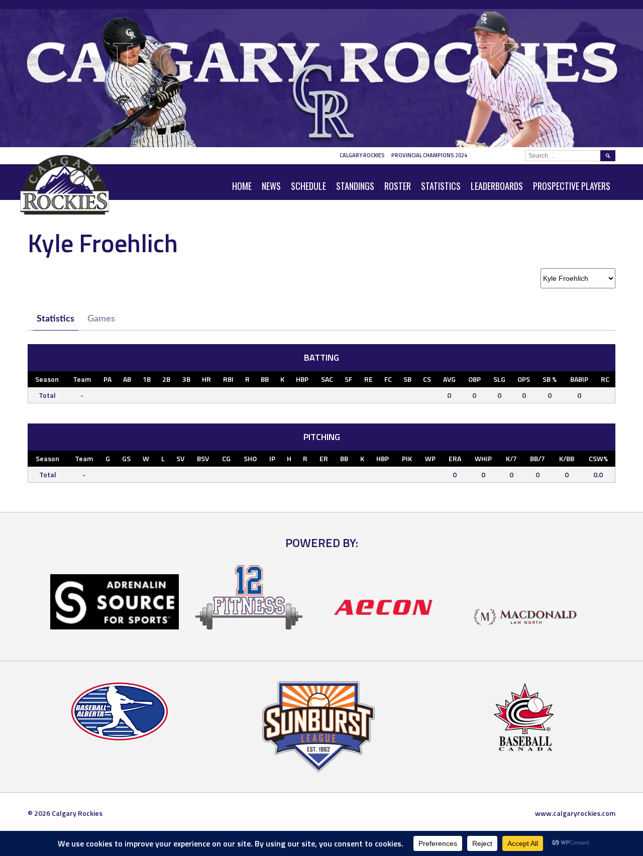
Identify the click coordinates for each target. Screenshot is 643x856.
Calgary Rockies (362, 155)
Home (242, 185)
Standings (355, 185)
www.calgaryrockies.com (575, 813)
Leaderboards (497, 185)
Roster (397, 185)
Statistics (441, 185)
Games (101, 319)
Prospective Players (571, 185)
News (271, 185)
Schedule (308, 185)
